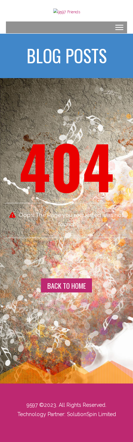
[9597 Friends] (66, 11)
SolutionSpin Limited (91, 414)
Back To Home (66, 285)
